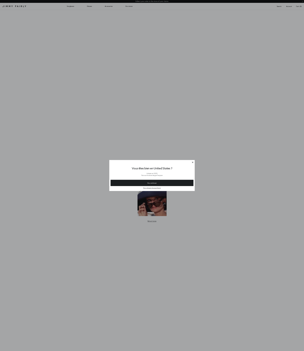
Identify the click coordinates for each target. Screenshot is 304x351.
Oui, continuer (152, 183)
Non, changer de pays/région (152, 188)
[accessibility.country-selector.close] (193, 162)
